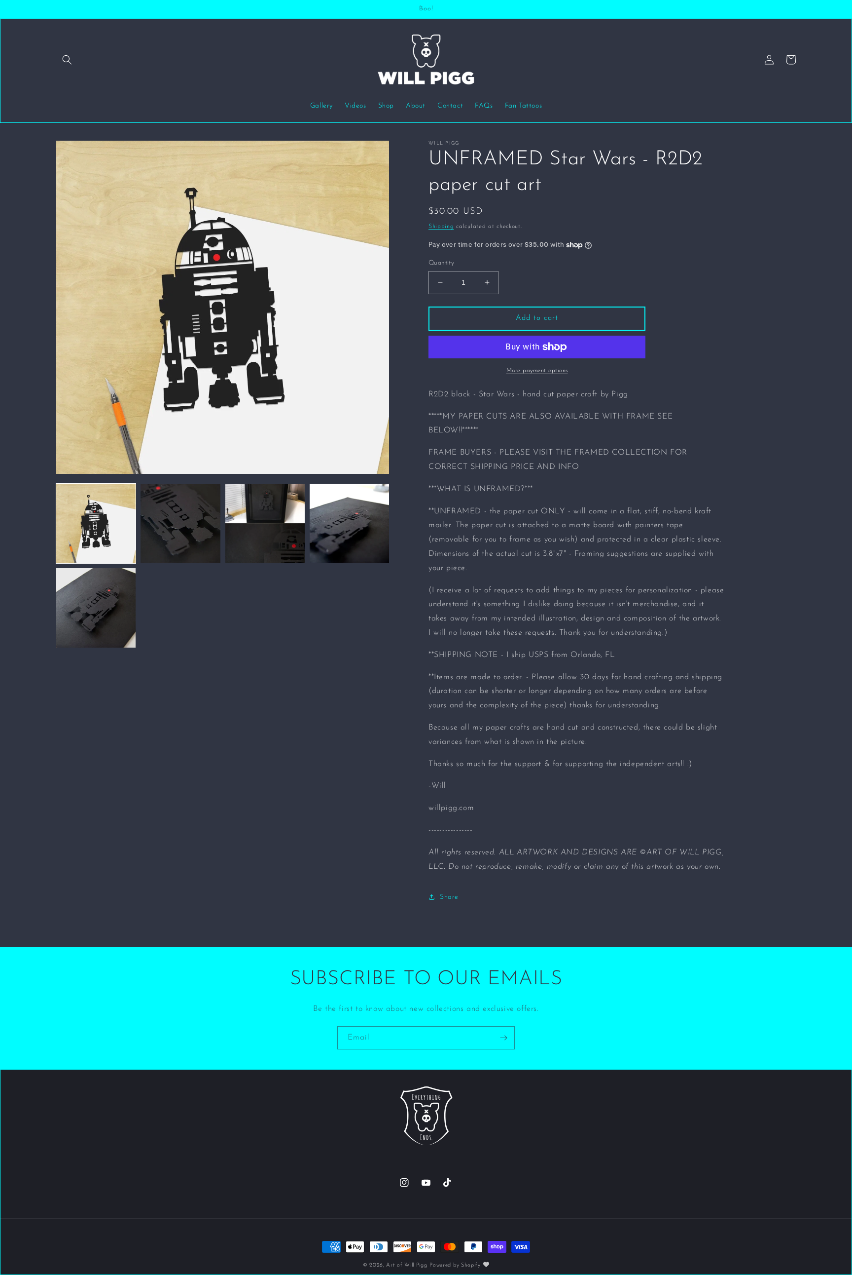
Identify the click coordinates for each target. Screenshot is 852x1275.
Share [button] (449, 897)
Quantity (441, 263)
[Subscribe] (503, 1037)
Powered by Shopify (455, 1265)
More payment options (537, 371)
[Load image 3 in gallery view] (265, 523)
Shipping (441, 227)
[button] (67, 60)
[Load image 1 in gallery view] (96, 523)
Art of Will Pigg (406, 1265)
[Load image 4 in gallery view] (349, 523)
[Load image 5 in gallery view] (96, 608)
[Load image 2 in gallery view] (180, 523)
